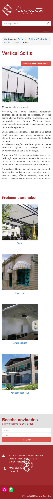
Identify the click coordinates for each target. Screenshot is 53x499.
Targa (19, 243)
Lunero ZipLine (20, 343)
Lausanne (19, 293)
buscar (48, 23)
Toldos (32, 39)
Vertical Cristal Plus (19, 392)
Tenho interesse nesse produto (35, 63)
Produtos (22, 39)
